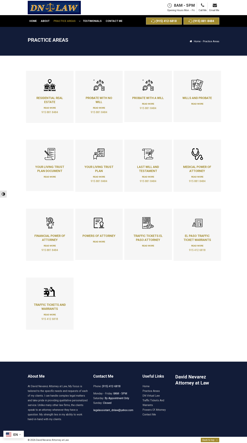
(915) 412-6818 (166, 21)
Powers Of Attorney (99, 236)
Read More (50, 108)
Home (197, 41)
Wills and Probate (197, 98)
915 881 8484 (50, 112)
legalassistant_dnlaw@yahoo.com (113, 410)
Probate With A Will (148, 98)
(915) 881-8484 (203, 21)
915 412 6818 (197, 250)
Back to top (208, 440)
